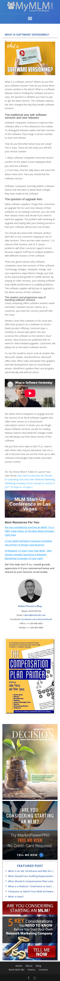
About (29, 965)
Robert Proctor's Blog (30, 606)
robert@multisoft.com (34, 615)
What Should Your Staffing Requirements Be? (31, 876)
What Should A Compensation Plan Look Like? (31, 881)
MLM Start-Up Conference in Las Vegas (30, 504)
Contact (43, 969)
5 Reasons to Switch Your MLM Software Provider (31, 891)
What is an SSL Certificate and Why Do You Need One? (31, 871)
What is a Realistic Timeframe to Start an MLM (31, 886)
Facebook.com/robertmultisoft (36, 619)
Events (31, 969)
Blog (38, 965)
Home (19, 965)
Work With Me (16, 969)
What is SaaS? (16, 896)
